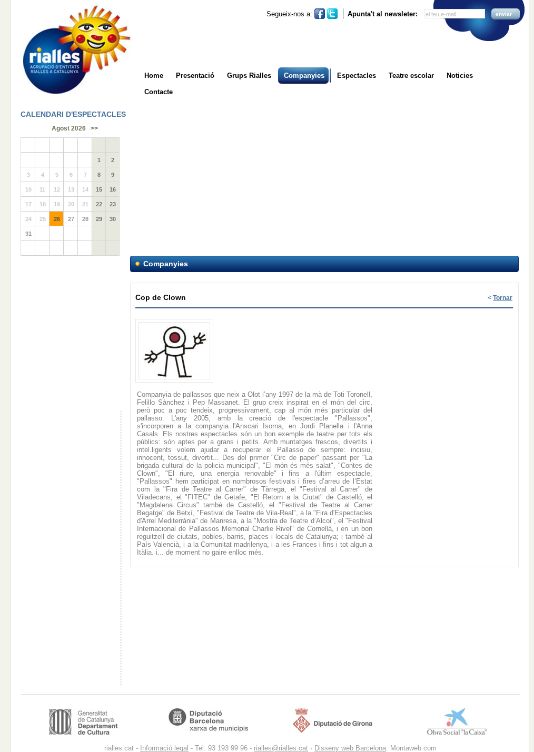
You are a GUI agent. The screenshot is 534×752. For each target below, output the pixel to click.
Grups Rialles (249, 75)
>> (94, 128)
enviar (504, 14)
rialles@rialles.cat (281, 748)
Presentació (195, 75)
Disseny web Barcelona (350, 748)
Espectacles (356, 75)
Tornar (502, 298)
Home (153, 75)
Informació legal (164, 748)
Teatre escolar (411, 75)
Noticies (460, 75)
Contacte (158, 92)
